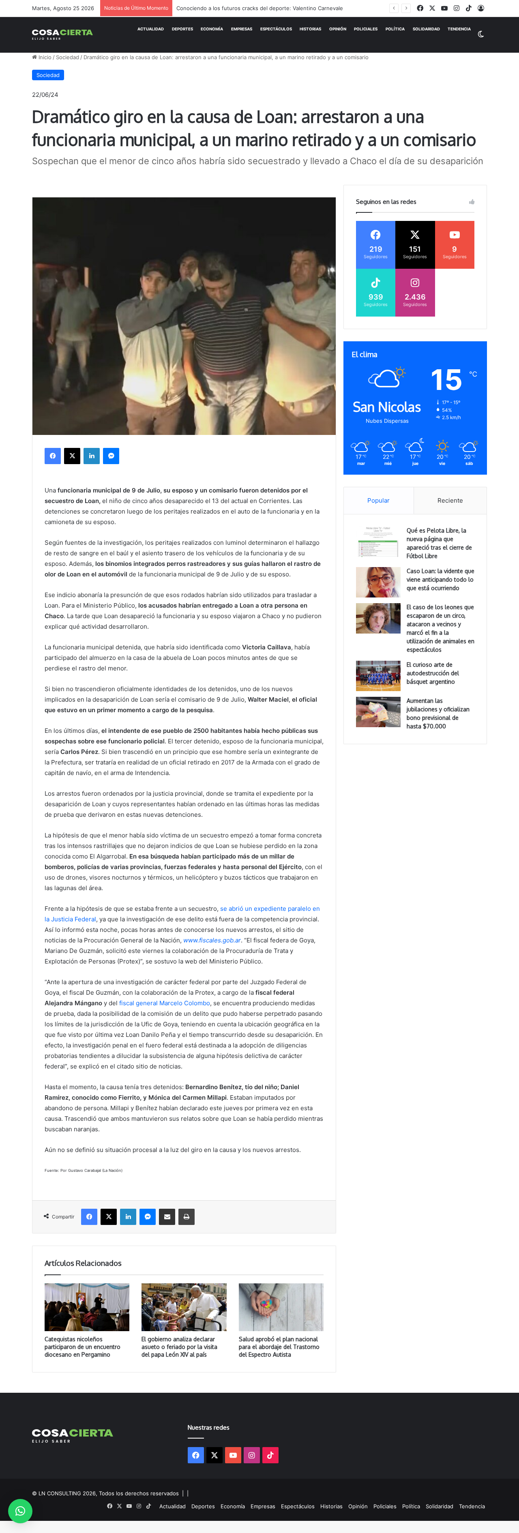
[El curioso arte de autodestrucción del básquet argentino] (378, 676)
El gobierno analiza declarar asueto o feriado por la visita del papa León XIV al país (179, 1347)
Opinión (337, 29)
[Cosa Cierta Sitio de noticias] (62, 35)
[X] (72, 456)
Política (395, 29)
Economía (212, 29)
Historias (310, 29)
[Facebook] (53, 456)
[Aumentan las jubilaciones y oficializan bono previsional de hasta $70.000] (378, 712)
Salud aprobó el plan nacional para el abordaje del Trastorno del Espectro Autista (279, 1347)
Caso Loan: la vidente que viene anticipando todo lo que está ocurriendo (440, 579)
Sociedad (67, 57)
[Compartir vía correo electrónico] (167, 1217)
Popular (378, 500)
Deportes (182, 29)
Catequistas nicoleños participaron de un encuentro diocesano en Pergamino (82, 1347)
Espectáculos (276, 29)
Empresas (241, 29)
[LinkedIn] (92, 456)
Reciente (450, 500)
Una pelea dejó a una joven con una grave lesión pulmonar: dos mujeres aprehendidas (285, 8)
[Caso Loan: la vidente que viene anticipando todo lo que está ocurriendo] (378, 582)
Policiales (365, 29)
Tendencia (459, 29)
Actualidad (150, 29)
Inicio (44, 57)
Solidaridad (426, 29)
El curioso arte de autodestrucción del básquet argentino (433, 673)
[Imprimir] (186, 1217)
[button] (20, 1511)
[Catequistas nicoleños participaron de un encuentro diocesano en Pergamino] (87, 1307)
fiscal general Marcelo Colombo (164, 1003)
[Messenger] (111, 456)
